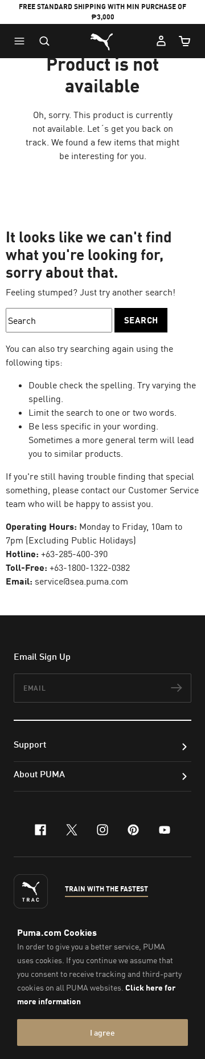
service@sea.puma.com (81, 581)
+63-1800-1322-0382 (90, 567)
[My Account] (161, 41)
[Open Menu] (22, 41)
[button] (22, 41)
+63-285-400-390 (74, 553)
